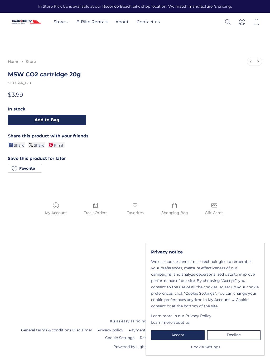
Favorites (135, 212)
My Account (56, 212)
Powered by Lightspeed (135, 346)
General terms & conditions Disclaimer (56, 330)
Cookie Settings (119, 337)
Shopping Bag (174, 212)
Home (13, 61)
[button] (27, 22)
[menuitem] (250, 62)
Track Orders (95, 212)
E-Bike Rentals (92, 21)
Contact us (148, 21)
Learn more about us (170, 322)
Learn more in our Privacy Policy (181, 315)
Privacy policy (110, 330)
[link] (206, 345)
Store (60, 21)
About (122, 21)
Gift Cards (214, 212)
